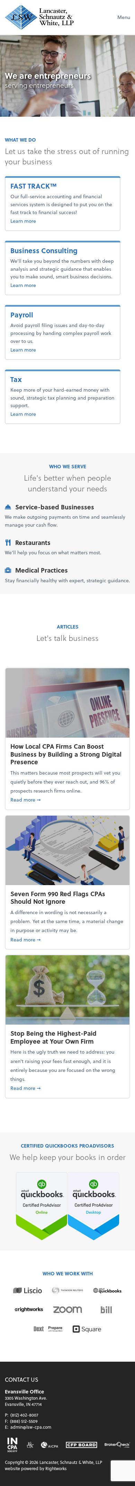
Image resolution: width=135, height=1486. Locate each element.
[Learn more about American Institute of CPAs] (49, 1445)
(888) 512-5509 (24, 1421)
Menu (123, 17)
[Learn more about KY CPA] (29, 1445)
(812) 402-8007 (24, 1415)
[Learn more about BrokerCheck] (117, 1445)
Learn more (41, 220)
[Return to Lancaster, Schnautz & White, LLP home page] (39, 17)
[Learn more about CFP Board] (81, 1445)
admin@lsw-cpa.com (30, 1427)
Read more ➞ (67, 799)
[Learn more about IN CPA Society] (12, 1445)
